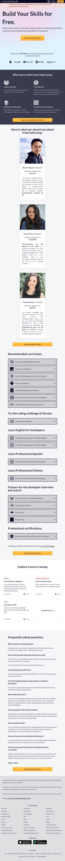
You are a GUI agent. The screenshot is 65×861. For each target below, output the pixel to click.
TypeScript (49, 808)
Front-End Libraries (6, 827)
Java (47, 816)
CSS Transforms (28, 814)
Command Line (50, 811)
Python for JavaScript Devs (53, 833)
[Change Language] (48, 1)
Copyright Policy (41, 856)
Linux (2, 819)
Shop (27, 853)
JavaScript (4, 811)
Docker (3, 822)
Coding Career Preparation (8, 833)
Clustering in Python (7, 830)
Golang (26, 822)
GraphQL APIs (5, 814)
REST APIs (4, 808)
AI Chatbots (27, 811)
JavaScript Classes (51, 825)
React (25, 819)
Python (48, 822)
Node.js (3, 825)
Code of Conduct (56, 853)
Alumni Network (12, 853)
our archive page (47, 546)
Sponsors (37, 853)
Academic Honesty (46, 853)
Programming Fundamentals (54, 830)
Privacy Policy (23, 856)
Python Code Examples (52, 827)
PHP (25, 816)
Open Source (21, 853)
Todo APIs (26, 825)
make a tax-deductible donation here (19, 798)
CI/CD (48, 819)
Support (32, 853)
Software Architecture (30, 830)
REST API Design (6, 816)
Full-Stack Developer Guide (31, 833)
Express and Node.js (29, 827)
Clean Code (27, 808)
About (6, 853)
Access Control (50, 814)
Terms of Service (31, 856)
